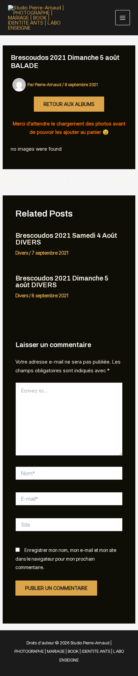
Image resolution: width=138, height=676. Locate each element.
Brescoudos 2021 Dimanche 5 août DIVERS (62, 281)
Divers (21, 253)
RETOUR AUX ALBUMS (69, 104)
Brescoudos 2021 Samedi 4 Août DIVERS (66, 239)
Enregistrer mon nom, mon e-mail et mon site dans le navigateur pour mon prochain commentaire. (65, 558)
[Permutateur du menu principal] (122, 17)
